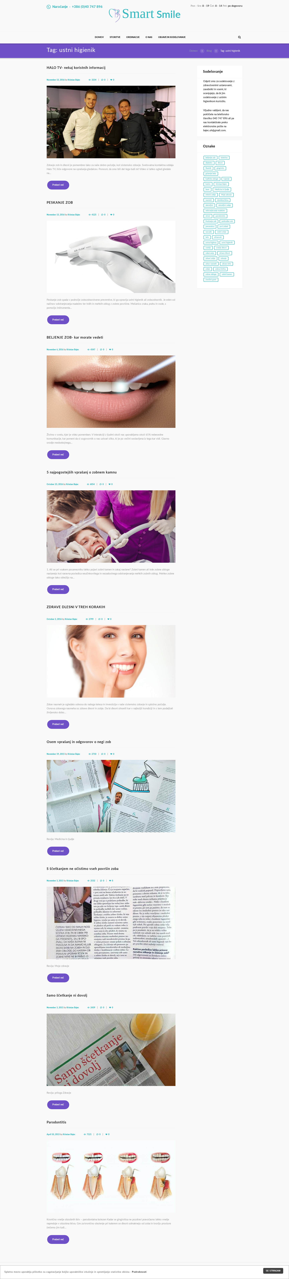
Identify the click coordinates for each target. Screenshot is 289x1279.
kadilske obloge (212, 179)
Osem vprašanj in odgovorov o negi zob (79, 742)
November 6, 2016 (55, 350)
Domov (99, 37)
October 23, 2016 (55, 484)
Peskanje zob (211, 221)
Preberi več (58, 185)
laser (207, 189)
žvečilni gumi (211, 280)
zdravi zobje (210, 258)
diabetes (209, 163)
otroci (208, 216)
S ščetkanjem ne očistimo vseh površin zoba (83, 869)
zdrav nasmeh (211, 264)
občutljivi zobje (224, 205)
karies (208, 184)
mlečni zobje (211, 195)
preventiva (210, 226)
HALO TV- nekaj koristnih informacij (76, 68)
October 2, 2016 (54, 619)
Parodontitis (56, 1122)
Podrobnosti (139, 1272)
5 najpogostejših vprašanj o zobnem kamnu (82, 472)
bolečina (224, 158)
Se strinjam (273, 1270)
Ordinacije (132, 37)
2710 (94, 754)
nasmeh (209, 200)
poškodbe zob (227, 221)
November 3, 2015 (55, 881)
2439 (92, 1008)
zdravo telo (226, 264)
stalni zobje (221, 232)
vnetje (208, 248)
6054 (92, 484)
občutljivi (209, 205)
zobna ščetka (220, 269)
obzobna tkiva (222, 200)
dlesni (220, 163)
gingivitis (220, 168)
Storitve (115, 37)
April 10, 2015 (53, 1134)
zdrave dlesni (224, 253)
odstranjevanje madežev (215, 211)
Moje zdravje (226, 195)
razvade (209, 232)
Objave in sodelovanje (171, 37)
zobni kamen (227, 274)
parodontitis (220, 216)
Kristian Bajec (74, 80)
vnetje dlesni (221, 248)
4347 (92, 350)
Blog (209, 51)
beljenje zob (210, 158)
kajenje (226, 179)
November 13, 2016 (56, 80)
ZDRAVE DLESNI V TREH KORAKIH (76, 607)
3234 (94, 80)
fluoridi (208, 168)
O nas (149, 37)
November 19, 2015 (56, 754)
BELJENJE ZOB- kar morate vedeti (75, 337)
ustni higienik (227, 242)
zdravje (223, 258)
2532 (92, 881)
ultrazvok (218, 237)
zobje (208, 269)
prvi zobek (224, 226)
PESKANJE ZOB (60, 202)
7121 (89, 1134)
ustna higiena (211, 242)
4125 (94, 215)
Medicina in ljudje (222, 189)
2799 (91, 619)
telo (207, 237)
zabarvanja (210, 253)
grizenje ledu (211, 173)
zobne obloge (211, 274)
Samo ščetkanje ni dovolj (67, 995)
